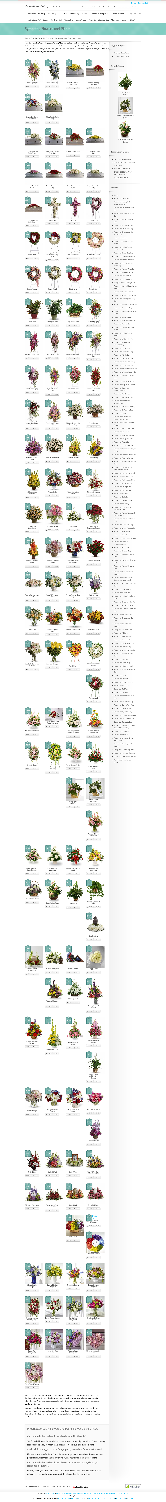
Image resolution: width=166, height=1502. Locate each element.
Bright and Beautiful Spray (52, 390)
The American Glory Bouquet (73, 1110)
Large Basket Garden (73, 321)
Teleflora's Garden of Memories (52, 561)
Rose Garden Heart (93, 220)
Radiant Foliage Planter (52, 903)
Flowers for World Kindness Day (124, 650)
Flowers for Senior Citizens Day (124, 362)
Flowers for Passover (121, 493)
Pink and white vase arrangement (93, 835)
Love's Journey (93, 423)
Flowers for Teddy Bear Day (123, 439)
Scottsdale (97, 1496)
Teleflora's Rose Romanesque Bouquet (93, 527)
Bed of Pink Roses (93, 1205)
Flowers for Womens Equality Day (125, 372)
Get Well (85, 13)
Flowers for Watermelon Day (123, 339)
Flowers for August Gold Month (124, 385)
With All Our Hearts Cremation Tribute (93, 1173)
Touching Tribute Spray (32, 354)
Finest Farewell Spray (52, 354)
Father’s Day (81, 20)
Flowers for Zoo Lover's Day (123, 483)
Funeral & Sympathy (100, 13)
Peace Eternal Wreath (93, 254)
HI (92, 1498)
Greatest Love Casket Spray (52, 187)
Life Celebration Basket (32, 899)
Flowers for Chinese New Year (124, 260)
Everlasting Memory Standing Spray (32, 1319)
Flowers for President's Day (123, 276)
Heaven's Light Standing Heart (93, 1352)
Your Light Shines (52, 526)
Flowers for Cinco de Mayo (123, 589)
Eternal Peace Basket (52, 1049)
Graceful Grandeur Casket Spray (72, 83)
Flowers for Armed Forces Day (124, 605)
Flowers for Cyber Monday (123, 712)
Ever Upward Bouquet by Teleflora (52, 424)
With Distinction (52, 492)
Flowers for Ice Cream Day (123, 308)
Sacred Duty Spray (93, 321)
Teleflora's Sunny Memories (32, 493)
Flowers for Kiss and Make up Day (125, 369)
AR (69, 1498)
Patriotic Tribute (73, 968)
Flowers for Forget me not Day (124, 643)
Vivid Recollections (73, 457)
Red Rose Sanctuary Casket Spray (93, 83)
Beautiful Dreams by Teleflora (52, 596)
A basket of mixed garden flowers (93, 731)
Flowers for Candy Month (122, 708)
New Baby (52, 13)
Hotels (94, 7)
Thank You (62, 13)
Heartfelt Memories (93, 1141)
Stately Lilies (73, 526)
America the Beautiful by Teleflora (73, 561)
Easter (45, 20)
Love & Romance (119, 13)
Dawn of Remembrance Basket (32, 596)
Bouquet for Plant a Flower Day (124, 406)
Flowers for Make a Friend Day (124, 272)
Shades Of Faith (52, 1172)
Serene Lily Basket (72, 998)
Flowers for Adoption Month (123, 666)
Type (132, 20)
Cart (28, 86)
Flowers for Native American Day (125, 538)
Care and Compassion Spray (93, 390)
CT (79, 1498)
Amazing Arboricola (52, 321)
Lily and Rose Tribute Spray (32, 424)
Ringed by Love (93, 289)
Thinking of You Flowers (122, 53)
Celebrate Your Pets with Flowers (125, 756)
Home (27, 38)
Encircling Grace (93, 936)
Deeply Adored (93, 968)
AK (62, 1498)
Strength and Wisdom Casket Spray (52, 152)
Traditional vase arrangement (93, 869)
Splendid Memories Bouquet (31, 1042)
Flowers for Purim (120, 413)
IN (101, 1498)
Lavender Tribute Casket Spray (32, 187)
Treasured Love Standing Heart (72, 1352)
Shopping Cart (143, 3)
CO (76, 1498)
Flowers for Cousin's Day (122, 317)
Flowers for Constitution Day (123, 445)
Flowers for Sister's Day (122, 348)
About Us (45, 1486)
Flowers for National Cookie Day (125, 715)
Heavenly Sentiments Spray (93, 355)
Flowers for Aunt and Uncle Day (124, 320)
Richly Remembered (73, 254)
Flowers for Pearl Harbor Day (124, 719)
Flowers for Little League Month (124, 473)
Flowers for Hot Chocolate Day (124, 753)
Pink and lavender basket (32, 730)
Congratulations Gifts (121, 56)
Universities (125, 7)
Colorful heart (73, 666)
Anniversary (74, 13)
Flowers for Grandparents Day (124, 435)
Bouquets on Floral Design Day (124, 283)
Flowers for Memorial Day (122, 615)
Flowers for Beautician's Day (123, 702)
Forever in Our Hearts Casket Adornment (52, 722)
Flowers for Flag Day (121, 692)
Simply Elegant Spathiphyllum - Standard (93, 1076)
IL (98, 1498)
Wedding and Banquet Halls (106, 1493)
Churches (134, 7)
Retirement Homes (62, 1493)
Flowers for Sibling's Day (122, 487)
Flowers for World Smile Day (123, 525)
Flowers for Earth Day (121, 497)
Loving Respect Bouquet (52, 1318)
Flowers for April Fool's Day (123, 476)
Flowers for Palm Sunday (122, 490)
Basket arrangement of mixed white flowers (72, 731)
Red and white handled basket (72, 869)
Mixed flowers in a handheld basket (31, 869)
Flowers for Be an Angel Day (123, 365)
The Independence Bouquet (52, 1110)
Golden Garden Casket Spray (93, 152)
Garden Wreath (73, 1172)
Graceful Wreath (32, 289)
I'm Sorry (117, 195)
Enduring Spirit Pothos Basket (93, 902)
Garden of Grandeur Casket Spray (32, 221)
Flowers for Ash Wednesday (123, 397)
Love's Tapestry (93, 457)
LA (114, 1498)
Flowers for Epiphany (121, 238)
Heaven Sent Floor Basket (52, 1352)
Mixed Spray (52, 769)
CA (72, 1498)
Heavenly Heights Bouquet (93, 1041)
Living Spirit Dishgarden (73, 802)
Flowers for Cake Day (121, 659)
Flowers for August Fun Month (124, 381)
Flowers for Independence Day (124, 292)
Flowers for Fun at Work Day (123, 229)
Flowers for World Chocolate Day (125, 295)
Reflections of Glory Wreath (52, 255)
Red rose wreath (93, 698)
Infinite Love (73, 289)
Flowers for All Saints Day (122, 633)
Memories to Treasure (93, 492)
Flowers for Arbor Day (121, 504)
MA (125, 1498)
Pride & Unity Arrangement (93, 1221)
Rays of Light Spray (32, 82)
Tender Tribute (32, 1172)
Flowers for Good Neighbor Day (124, 455)
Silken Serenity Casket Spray (52, 118)
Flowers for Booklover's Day (123, 352)
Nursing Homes (74, 1493)
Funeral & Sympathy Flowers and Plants (45, 38)
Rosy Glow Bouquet (52, 664)
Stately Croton (32, 321)
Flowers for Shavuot (121, 679)
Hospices (83, 1493)
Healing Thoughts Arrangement (93, 1286)
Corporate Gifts (134, 13)
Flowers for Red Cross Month (124, 428)
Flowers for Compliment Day (123, 225)
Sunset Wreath (73, 1205)
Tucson (89, 1496)
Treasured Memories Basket (52, 1002)
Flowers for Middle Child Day (123, 355)
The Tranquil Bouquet (93, 1109)
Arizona (84, 1496)
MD (121, 1498)
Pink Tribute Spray (72, 389)
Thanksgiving (103, 20)
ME (117, 1498)
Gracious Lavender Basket (31, 458)
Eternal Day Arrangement (32, 1352)
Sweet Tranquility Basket (52, 630)
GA (89, 1498)
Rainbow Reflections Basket (73, 493)
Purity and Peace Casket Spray (93, 187)
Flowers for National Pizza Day (124, 269)
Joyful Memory (93, 595)
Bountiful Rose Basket (52, 457)
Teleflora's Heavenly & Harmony (32, 665)
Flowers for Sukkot (120, 535)
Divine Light (52, 220)
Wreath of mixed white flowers (93, 665)
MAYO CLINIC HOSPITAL (122, 169)
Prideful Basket (73, 1236)
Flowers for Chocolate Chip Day (124, 602)
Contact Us (56, 1486)
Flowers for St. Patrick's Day (123, 410)
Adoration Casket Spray (73, 151)
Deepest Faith (73, 220)
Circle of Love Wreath (93, 1253)
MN (132, 1498)
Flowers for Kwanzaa (121, 735)
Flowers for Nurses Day (122, 593)
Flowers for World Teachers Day (125, 528)
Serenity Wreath (52, 289)
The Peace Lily (73, 903)
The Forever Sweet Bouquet (72, 1043)
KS (107, 1498)
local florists (49, 1493)
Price (124, 20)
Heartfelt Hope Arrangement (73, 1319)
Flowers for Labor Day (121, 432)
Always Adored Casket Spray (72, 187)
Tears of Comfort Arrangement (32, 969)
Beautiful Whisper (32, 1110)
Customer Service (32, 1486)
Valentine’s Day (34, 20)
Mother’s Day (56, 20)
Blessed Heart (32, 254)
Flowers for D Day (120, 675)
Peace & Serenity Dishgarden (93, 800)
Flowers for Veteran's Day (122, 647)
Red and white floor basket (93, 767)
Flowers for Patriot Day (122, 442)
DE (83, 1498)
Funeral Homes (113, 7)
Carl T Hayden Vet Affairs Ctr (123, 159)
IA (104, 1498)
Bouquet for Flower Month (123, 630)
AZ (65, 1498)
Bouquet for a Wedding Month (124, 750)
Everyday (32, 13)
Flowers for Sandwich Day (122, 640)
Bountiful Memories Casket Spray (32, 152)
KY (111, 1498)
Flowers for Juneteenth (121, 198)
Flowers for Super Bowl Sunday (124, 256)
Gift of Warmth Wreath (32, 1384)
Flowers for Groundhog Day (123, 253)
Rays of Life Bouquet (73, 1285)
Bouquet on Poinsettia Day (123, 722)
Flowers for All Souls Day (122, 636)
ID (95, 1498)
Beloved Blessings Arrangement (52, 1286)
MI (128, 1498)
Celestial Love (32, 629)
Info (36, 86)
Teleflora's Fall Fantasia (73, 629)
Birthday (41, 13)
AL (59, 1498)
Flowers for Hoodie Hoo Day (123, 279)
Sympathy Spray (32, 765)
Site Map (66, 1486)
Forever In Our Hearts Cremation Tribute (52, 1206)
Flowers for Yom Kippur (122, 531)
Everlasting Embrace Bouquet (93, 1319)
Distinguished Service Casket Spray (32, 118)
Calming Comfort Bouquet (32, 1286)
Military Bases (91, 1493)
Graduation (68, 20)
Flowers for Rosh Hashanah (123, 458)
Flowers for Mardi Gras (122, 394)
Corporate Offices (122, 1493)
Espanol (133, 3)
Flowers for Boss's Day (121, 547)
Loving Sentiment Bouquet (93, 1007)
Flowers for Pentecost (121, 685)
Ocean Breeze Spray (52, 82)
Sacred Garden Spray (32, 389)
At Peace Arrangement (52, 968)
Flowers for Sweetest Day (122, 551)
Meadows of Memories (32, 1205)
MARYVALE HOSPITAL (121, 178)
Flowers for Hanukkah (121, 731)
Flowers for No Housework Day (124, 480)
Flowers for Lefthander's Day (123, 358)
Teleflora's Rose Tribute (93, 560)
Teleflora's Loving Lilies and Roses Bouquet (73, 424)
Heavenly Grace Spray (72, 354)
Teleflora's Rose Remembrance (31, 527)
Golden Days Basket (93, 629)
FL (86, 1498)
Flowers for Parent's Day (122, 324)
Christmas (115, 20)
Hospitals (102, 7)
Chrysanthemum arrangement (52, 869)
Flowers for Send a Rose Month (124, 705)
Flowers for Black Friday (122, 663)
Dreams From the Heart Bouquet (73, 596)
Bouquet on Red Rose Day (122, 689)
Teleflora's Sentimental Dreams (31, 561)
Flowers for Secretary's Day (123, 500)
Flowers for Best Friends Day (123, 682)
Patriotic (92, 20)
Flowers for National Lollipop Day (125, 304)
